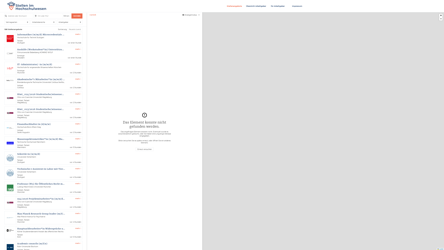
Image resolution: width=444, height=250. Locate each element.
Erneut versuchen (144, 149)
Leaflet (441, 249)
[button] (441, 15)
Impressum (297, 6)
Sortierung (62, 29)
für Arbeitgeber (278, 6)
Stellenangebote (234, 6)
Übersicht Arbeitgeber (256, 6)
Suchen (76, 16)
